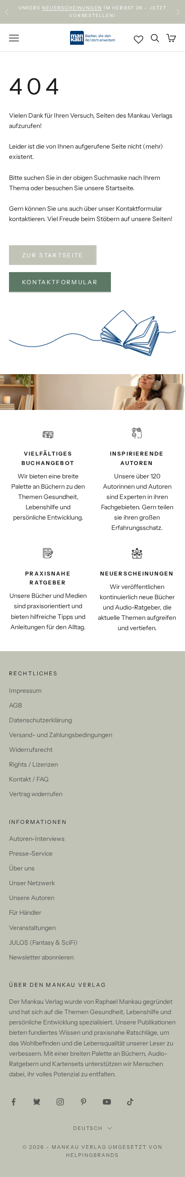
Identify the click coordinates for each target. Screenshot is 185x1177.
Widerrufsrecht (31, 750)
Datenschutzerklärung (40, 720)
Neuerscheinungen (72, 8)
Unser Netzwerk (32, 883)
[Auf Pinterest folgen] (83, 1101)
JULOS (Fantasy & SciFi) (43, 942)
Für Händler (25, 912)
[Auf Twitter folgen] (36, 1101)
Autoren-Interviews (37, 839)
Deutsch (88, 1128)
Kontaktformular (60, 282)
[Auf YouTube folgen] (106, 1101)
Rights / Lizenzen (33, 764)
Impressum (25, 691)
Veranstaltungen (32, 928)
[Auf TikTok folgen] (130, 1101)
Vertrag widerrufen (35, 794)
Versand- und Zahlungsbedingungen (60, 735)
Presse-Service (31, 853)
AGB (15, 705)
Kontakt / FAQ (28, 779)
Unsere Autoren (31, 898)
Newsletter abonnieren (41, 957)
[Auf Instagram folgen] (60, 1101)
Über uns (22, 868)
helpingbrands (92, 1155)
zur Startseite (53, 255)
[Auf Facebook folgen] (13, 1101)
